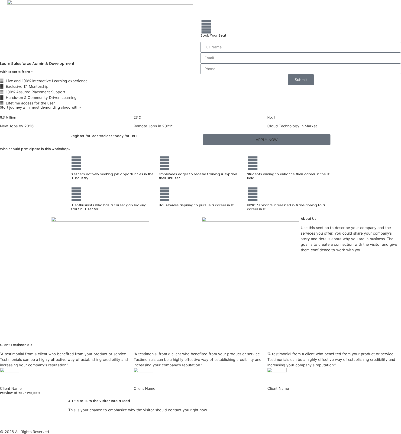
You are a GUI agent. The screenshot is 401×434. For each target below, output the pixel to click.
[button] (266, 139)
